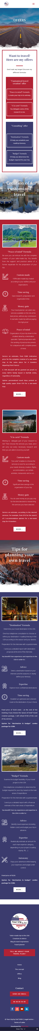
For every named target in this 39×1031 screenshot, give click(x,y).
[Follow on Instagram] (17, 1009)
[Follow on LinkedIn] (27, 1009)
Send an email (19, 994)
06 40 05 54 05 (19, 1002)
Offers (19, 974)
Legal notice (28, 1019)
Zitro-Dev (24, 1026)
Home (19, 965)
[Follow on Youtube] (22, 1009)
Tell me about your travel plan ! (19, 953)
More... (19, 394)
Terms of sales (19, 1022)
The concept (19, 969)
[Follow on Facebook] (12, 1009)
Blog (19, 978)
